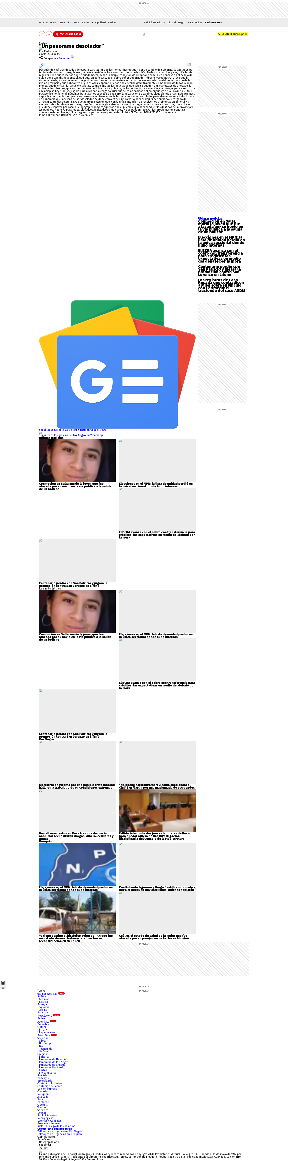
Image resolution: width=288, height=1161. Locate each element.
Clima (42, 1040)
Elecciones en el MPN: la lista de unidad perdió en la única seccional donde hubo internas (221, 241)
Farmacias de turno (49, 1123)
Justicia (43, 1001)
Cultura (41, 1027)
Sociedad (43, 1038)
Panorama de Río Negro (53, 1062)
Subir (43, 1148)
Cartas (43, 43)
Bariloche (87, 22)
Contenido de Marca (49, 1086)
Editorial (44, 1056)
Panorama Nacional (51, 1067)
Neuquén (65, 22)
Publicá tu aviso (46, 1115)
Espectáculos (47, 1032)
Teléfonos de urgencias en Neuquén (59, 1134)
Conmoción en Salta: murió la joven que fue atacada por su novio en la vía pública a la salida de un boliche (220, 226)
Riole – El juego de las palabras (56, 1126)
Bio (41, 1046)
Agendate (46, 1021)
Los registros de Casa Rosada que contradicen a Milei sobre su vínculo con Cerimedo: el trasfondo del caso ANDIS (222, 285)
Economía (43, 1007)
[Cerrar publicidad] (3, 983)
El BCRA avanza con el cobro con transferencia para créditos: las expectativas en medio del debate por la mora (220, 256)
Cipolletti (100, 22)
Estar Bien (46, 1035)
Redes (41, 1018)
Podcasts (43, 1078)
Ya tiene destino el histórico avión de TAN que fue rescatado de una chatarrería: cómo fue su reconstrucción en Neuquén (76, 938)
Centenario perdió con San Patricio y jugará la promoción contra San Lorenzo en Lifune (219, 270)
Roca (76, 22)
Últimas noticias (48, 22)
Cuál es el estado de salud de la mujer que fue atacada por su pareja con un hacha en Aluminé (154, 937)
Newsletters (48, 1015)
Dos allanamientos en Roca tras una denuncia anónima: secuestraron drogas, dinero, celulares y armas (76, 836)
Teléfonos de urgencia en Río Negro (59, 1131)
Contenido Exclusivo (49, 1083)
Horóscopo (45, 1043)
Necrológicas (195, 22)
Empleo (41, 1112)
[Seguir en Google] (40, 67)
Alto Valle (42, 1096)
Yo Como (44, 1051)
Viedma (112, 22)
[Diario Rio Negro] (40, 1151)
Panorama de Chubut (52, 1064)
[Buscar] (49, 34)
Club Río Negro (176, 22)
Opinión (42, 1054)
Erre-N (43, 1029)
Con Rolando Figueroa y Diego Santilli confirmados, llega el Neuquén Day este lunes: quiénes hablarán (157, 888)
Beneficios (43, 1139)
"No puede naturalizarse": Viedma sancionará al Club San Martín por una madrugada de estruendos (157, 786)
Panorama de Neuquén (53, 1059)
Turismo (42, 1009)
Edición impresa (47, 1088)
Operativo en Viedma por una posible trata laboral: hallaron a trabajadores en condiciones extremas (77, 786)
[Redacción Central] (40, 48)
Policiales (43, 1075)
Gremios (44, 999)
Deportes (43, 1024)
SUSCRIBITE (233, 34)
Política (41, 996)
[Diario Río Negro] (144, 34)
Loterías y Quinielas (49, 1120)
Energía (42, 1004)
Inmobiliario (44, 1080)
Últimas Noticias (50, 993)
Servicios (42, 1012)
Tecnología (45, 1048)
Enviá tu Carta (47, 1072)
